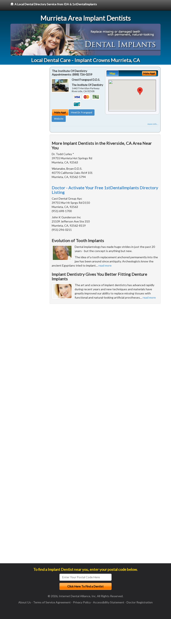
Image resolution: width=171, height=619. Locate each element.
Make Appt (60, 112)
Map (112, 73)
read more (105, 265)
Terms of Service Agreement (52, 602)
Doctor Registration (140, 602)
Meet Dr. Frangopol (81, 112)
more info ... (152, 124)
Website (58, 118)
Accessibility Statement (108, 602)
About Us (24, 602)
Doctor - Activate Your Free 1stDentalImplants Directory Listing (105, 190)
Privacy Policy (82, 602)
